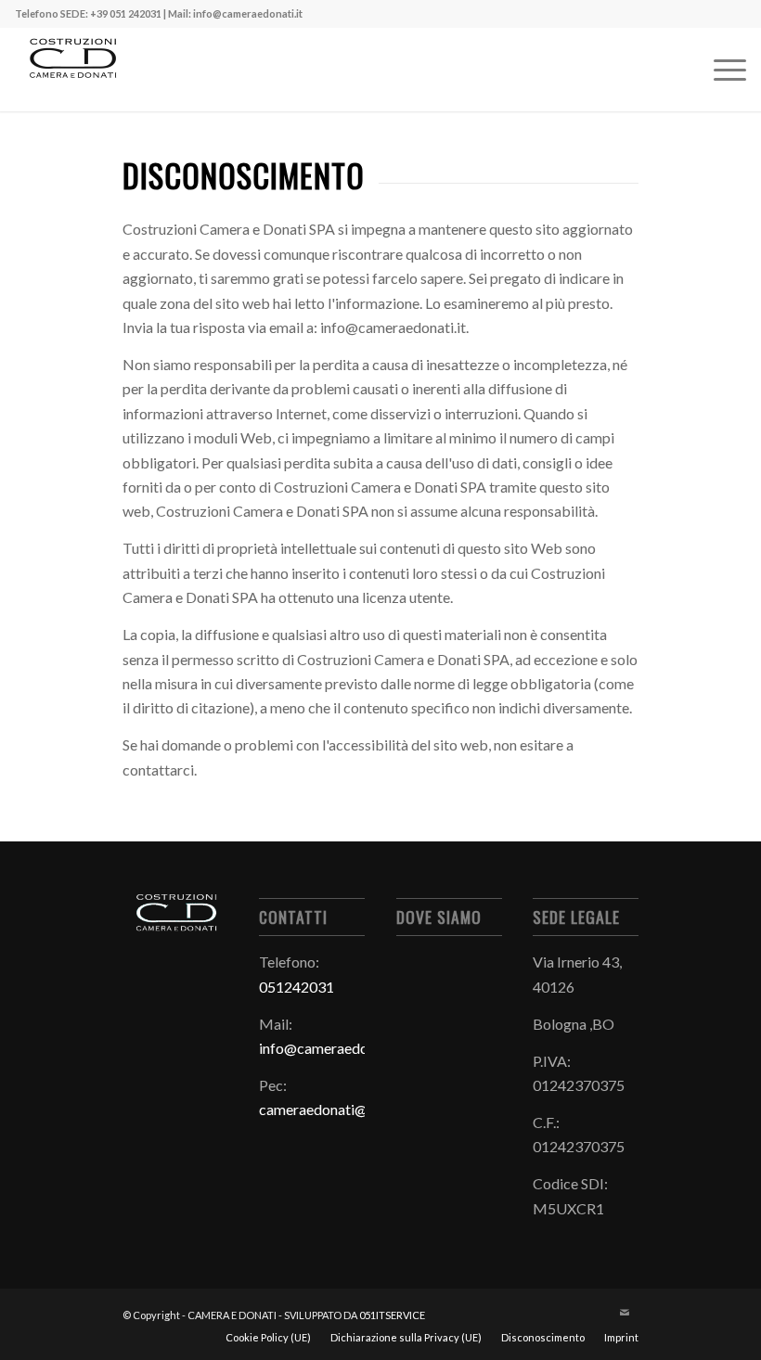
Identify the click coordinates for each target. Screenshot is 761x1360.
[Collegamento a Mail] (624, 1313)
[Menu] (720, 69)
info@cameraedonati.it (332, 1048)
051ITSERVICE (392, 1315)
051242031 (296, 986)
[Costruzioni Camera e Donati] (72, 69)
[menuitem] (720, 69)
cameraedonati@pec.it (331, 1109)
